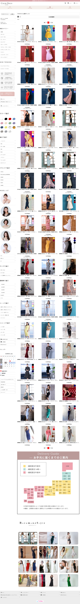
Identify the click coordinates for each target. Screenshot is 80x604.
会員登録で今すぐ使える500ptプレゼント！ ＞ (40, 0)
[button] (65, 3)
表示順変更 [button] (52, 16)
